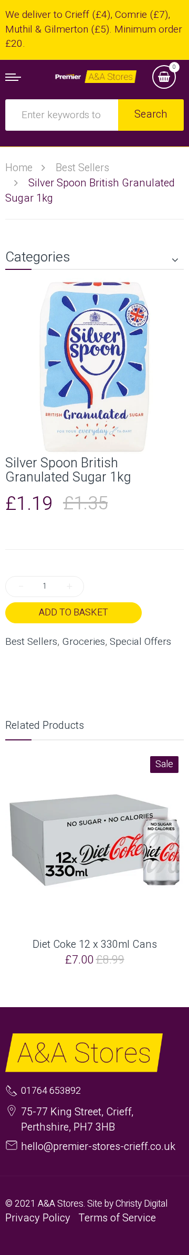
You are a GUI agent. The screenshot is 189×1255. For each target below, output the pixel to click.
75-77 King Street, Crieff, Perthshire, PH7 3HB (77, 1119)
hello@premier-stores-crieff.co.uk (98, 1146)
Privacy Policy (37, 1218)
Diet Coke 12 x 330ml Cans (95, 944)
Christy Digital (141, 1203)
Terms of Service (117, 1218)
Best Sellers (31, 642)
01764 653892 (51, 1091)
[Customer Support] (94, 77)
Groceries (83, 642)
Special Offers (140, 642)
